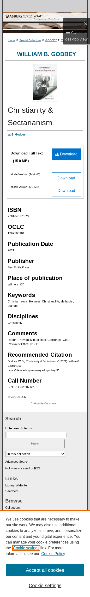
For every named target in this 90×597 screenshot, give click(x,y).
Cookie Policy (53, 554)
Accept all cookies (45, 570)
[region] (45, 553)
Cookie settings (26, 548)
